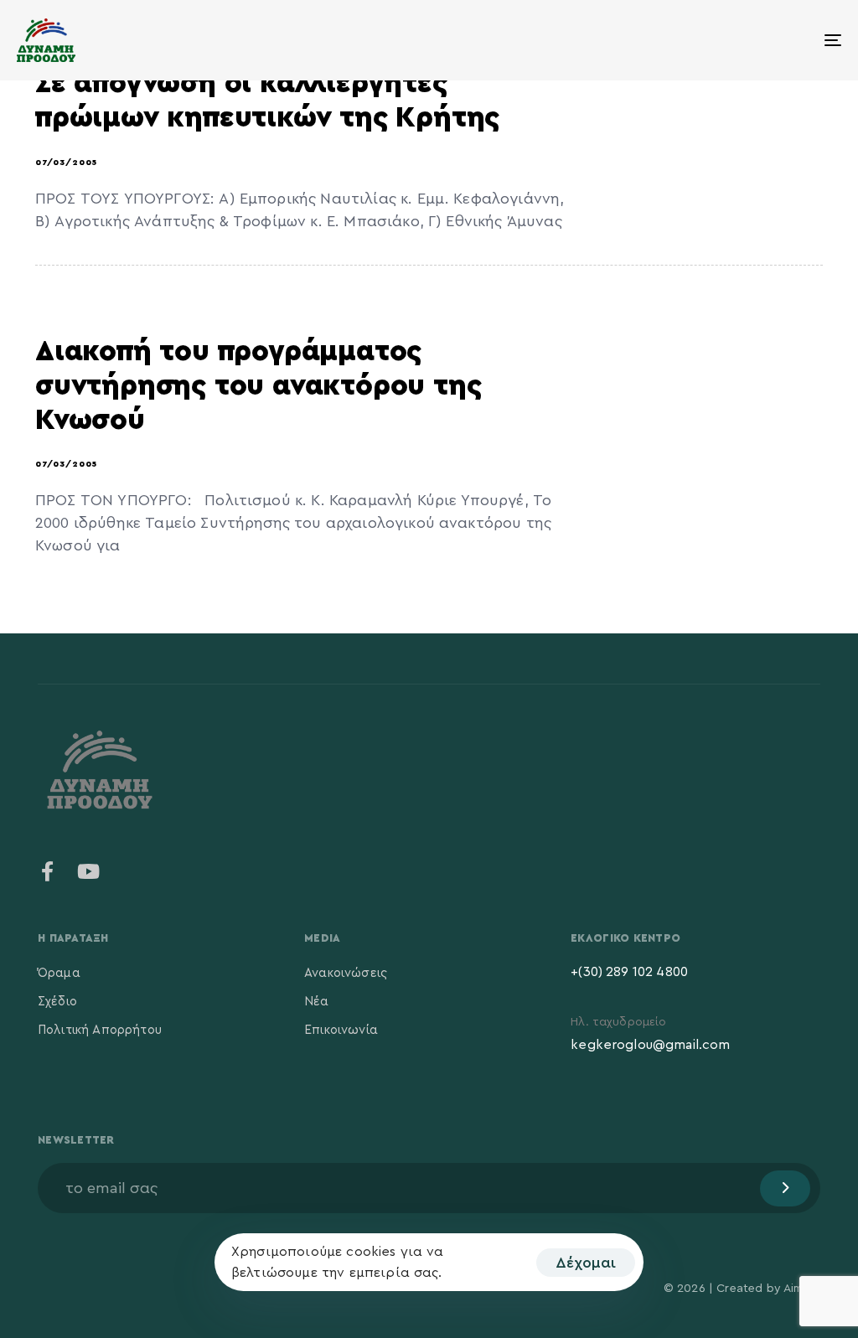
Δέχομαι (586, 1262)
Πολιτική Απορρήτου (100, 1030)
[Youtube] (88, 871)
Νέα (316, 1001)
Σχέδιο (57, 1001)
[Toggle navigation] (703, 40)
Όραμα (59, 973)
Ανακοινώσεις (345, 973)
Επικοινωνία (341, 1030)
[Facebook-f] (48, 871)
